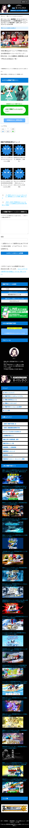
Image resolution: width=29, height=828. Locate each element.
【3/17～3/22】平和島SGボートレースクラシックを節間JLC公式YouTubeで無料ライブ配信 (14, 203)
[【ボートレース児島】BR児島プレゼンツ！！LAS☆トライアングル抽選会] (19, 174)
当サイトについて (9, 392)
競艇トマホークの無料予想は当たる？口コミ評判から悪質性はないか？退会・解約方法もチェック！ (14, 470)
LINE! (13, 129)
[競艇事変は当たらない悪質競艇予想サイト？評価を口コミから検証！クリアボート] (12, 657)
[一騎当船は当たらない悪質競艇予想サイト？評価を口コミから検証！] (12, 559)
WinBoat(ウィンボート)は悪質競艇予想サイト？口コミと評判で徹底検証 (15, 617)
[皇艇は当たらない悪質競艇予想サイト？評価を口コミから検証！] (12, 722)
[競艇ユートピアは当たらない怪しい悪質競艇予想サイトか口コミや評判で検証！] (12, 738)
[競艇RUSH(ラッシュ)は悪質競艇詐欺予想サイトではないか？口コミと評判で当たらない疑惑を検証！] (12, 494)
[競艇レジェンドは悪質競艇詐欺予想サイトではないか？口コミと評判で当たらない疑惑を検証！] (12, 771)
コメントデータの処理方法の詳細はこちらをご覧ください (14, 271)
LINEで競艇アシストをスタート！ (14, 110)
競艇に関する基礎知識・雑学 (11, 439)
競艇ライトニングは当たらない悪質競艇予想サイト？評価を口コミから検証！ (14, 568)
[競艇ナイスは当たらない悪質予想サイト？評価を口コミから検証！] (12, 543)
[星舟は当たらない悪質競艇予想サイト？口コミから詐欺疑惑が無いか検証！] (12, 592)
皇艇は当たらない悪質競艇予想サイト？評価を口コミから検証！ (14, 714)
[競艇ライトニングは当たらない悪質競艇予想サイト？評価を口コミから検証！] (12, 575)
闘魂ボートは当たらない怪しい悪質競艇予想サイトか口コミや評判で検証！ (14, 503)
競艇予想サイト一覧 (8, 443)
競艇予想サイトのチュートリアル (14, 396)
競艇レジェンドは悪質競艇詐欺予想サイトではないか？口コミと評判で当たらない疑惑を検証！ (14, 763)
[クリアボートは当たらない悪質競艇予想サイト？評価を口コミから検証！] (12, 640)
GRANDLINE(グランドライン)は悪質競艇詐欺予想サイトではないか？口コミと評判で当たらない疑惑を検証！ (14, 666)
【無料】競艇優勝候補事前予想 (11, 427)
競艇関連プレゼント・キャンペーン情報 (13, 459)
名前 (2, 236)
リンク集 (7, 410)
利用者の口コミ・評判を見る (14, 120)
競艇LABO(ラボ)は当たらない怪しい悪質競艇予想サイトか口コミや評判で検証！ (15, 519)
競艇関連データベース (9, 451)
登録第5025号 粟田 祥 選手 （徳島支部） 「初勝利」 (19, 159)
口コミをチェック (14, 301)
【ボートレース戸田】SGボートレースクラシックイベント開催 (7, 159)
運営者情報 (12, 820)
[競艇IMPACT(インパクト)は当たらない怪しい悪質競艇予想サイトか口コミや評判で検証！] (12, 608)
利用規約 (6, 820)
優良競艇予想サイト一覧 (14, 294)
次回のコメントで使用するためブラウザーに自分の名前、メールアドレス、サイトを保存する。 (14, 246)
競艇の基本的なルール (11, 399)
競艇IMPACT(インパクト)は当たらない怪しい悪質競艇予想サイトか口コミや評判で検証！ (15, 601)
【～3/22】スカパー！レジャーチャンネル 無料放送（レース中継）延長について (14, 196)
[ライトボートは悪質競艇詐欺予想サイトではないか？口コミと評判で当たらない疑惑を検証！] (12, 689)
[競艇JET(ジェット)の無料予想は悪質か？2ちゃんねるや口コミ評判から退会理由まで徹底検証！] (12, 787)
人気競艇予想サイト (8, 435)
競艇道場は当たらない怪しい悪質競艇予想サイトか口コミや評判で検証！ (14, 747)
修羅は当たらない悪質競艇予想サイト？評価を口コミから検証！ (14, 698)
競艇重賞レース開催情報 (9, 447)
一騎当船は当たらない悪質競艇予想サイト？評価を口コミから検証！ (14, 552)
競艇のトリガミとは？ (11, 403)
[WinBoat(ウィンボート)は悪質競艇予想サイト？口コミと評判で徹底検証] (12, 624)
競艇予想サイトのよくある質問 (13, 406)
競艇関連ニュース (8, 455)
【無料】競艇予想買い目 (9, 423)
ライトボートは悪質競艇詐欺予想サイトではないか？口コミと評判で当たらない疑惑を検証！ (14, 682)
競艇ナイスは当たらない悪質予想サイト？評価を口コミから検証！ (14, 535)
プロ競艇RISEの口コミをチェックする (14, 331)
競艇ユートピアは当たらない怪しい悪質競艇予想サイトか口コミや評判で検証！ (14, 731)
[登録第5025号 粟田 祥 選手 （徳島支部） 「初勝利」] (19, 150)
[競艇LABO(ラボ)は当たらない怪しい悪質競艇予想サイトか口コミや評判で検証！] (12, 527)
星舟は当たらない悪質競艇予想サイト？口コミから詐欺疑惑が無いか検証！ (14, 584)
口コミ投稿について (20, 820)
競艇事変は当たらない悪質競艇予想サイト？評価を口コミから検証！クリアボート (14, 649)
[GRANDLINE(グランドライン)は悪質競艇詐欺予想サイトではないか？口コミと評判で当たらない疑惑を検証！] (12, 673)
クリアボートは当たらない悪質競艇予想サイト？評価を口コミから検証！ (14, 633)
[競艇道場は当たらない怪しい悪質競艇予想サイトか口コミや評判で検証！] (12, 754)
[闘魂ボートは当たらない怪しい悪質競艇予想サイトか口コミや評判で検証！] (12, 510)
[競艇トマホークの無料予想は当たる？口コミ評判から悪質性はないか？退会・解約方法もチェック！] (12, 478)
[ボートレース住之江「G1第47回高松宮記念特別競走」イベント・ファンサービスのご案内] (7, 174)
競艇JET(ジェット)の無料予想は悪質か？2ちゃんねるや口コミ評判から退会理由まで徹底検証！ (14, 779)
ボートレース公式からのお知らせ (9, 28)
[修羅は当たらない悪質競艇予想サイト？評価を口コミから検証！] (12, 706)
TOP (2, 820)
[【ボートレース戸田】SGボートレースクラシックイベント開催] (7, 150)
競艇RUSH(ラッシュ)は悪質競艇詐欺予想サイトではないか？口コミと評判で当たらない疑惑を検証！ (14, 487)
